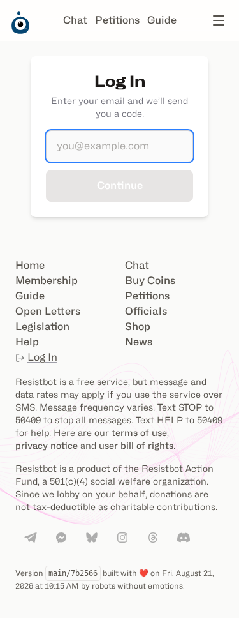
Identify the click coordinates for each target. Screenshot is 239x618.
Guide (162, 20)
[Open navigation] (218, 20)
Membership (46, 281)
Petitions (117, 20)
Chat (75, 20)
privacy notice (46, 445)
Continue (120, 185)
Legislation (42, 326)
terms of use (139, 432)
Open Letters (47, 311)
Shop (137, 326)
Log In (42, 357)
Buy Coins (150, 281)
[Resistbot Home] (20, 30)
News (138, 342)
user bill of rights (136, 445)
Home (30, 265)
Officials (146, 311)
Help (27, 342)
